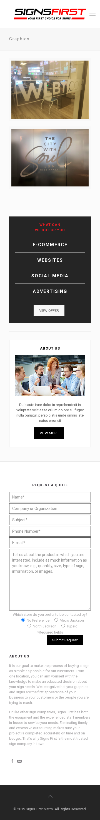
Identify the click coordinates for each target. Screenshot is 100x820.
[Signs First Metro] (50, 14)
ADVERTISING (50, 291)
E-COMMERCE (50, 244)
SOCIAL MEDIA (50, 275)
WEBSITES (50, 260)
